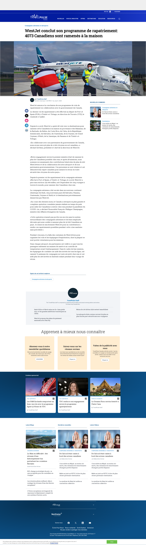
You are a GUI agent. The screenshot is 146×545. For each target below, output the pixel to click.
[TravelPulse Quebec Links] (73, 505)
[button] (26, 111)
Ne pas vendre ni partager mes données (73, 530)
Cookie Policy (54, 543)
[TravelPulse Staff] (32, 100)
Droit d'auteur (81, 528)
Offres (83, 18)
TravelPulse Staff (42, 99)
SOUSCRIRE (39, 359)
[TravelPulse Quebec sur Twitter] (76, 523)
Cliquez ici (72, 359)
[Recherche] (119, 18)
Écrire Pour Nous (58, 528)
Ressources (111, 18)
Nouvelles (60, 18)
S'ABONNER (117, 11)
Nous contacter (70, 528)
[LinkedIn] (26, 125)
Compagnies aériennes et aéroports (36, 26)
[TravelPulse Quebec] (39, 17)
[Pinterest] (26, 120)
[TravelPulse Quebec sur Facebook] (69, 523)
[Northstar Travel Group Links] (73, 514)
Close (111, 541)
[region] (73, 542)
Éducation (101, 18)
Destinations (91, 18)
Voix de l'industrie (72, 18)
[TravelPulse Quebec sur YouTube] (90, 523)
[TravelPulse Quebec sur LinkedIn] (83, 523)
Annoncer (90, 528)
